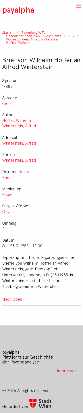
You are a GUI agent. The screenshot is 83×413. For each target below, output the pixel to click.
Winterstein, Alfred (19, 125)
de (4, 103)
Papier (8, 194)
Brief (6, 177)
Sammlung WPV (33, 32)
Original (9, 211)
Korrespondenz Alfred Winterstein (32, 39)
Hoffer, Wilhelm (18, 42)
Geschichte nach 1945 (23, 36)
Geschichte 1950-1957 (61, 36)
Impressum (67, 370)
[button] (78, 6)
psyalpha (18, 9)
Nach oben (12, 299)
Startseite (10, 32)
